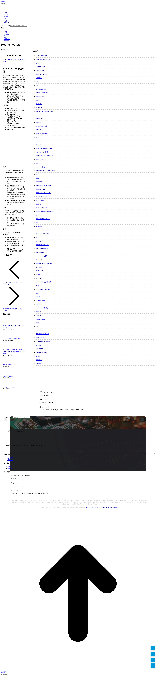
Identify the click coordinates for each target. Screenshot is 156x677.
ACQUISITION (40, 67)
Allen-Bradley (40, 70)
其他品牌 (39, 360)
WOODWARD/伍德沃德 (43, 341)
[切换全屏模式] (5, 674)
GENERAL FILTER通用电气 (44, 156)
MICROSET (39, 204)
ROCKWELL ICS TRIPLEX (44, 263)
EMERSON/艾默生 (41, 126)
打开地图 (80, 452)
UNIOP (38, 311)
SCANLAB (39, 271)
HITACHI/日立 (40, 167)
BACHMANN (40, 96)
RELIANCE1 (40, 252)
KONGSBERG (40, 189)
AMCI (38, 85)
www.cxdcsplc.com (106, 507)
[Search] (2, 28)
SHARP (38, 285)
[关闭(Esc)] (1, 674)
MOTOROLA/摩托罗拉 (43, 219)
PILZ (37, 237)
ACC (37, 63)
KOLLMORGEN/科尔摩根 (44, 185)
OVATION (39, 226)
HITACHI (39, 163)
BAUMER (39, 107)
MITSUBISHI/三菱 (41, 208)
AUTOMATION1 (41, 89)
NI (37, 222)
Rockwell (39, 259)
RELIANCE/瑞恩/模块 (42, 248)
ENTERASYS (40, 130)
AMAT (38, 81)
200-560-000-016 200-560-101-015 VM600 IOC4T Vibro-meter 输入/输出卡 (13, 351)
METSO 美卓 (40, 200)
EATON (38, 122)
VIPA (37, 323)
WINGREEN (40, 337)
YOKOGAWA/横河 (41, 352)
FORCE (38, 144)
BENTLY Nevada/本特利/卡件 (45, 111)
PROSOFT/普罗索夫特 (42, 245)
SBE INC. (39, 267)
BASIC (38, 100)
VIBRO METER (41, 319)
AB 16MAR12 (7, 365)
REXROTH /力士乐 (42, 256)
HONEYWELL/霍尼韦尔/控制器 (45, 170)
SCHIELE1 (39, 278)
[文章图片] (8, 324)
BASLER (39, 104)
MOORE (38, 215)
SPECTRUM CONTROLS (43, 289)
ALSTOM (39, 78)
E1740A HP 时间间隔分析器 (11, 338)
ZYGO (38, 356)
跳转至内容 (4, 1)
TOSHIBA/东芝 (40, 300)
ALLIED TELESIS (41, 74)
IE (37, 174)
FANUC (38, 137)
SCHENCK (39, 274)
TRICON (38, 304)
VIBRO (38, 315)
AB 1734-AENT (8, 376)
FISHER (38, 141)
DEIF (37, 115)
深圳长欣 (115, 507)
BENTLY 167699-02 (9, 387)
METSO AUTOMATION (43, 196)
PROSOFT (39, 241)
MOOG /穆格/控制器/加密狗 (44, 211)
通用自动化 (39, 363)
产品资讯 (10, 59)
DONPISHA (39, 118)
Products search (5, 25)
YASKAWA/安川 (41, 348)
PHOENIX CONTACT (42, 233)
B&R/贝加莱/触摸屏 (42, 92)
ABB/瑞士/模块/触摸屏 (43, 59)
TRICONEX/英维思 (42, 308)
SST (37, 293)
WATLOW (39, 330)
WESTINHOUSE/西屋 (42, 334)
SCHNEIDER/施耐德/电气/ (44, 282)
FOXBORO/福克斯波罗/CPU (44, 148)
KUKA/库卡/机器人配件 (43, 193)
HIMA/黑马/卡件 (41, 159)
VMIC (38, 326)
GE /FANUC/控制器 (42, 152)
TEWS (38, 297)
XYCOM (38, 345)
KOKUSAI (39, 182)
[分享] (3, 674)
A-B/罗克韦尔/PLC (41, 55)
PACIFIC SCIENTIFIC (42, 230)
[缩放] (7, 674)
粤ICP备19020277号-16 (93, 507)
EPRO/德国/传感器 (41, 133)
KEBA (38, 178)
